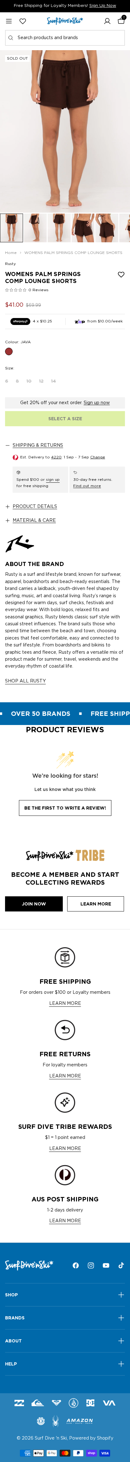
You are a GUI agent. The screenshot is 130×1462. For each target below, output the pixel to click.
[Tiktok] (121, 1265)
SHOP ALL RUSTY (25, 681)
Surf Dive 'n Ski (51, 1438)
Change (97, 457)
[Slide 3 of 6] (59, 228)
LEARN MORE (65, 1003)
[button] (107, 21)
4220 (56, 457)
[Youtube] (106, 1265)
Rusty (10, 264)
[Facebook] (76, 1265)
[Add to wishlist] (121, 274)
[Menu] (9, 21)
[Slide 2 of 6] (35, 228)
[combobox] (65, 37)
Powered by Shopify (91, 1438)
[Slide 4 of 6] (83, 228)
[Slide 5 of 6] (106, 228)
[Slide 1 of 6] (11, 228)
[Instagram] (91, 1265)
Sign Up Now (102, 6)
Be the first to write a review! (65, 808)
